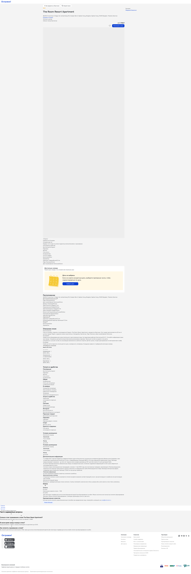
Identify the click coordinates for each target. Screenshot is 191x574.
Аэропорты (46, 317)
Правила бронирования (139, 548)
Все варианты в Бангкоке (52, 6)
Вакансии (123, 541)
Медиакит (128, 10)
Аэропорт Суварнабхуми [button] (50, 318)
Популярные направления (140, 543)
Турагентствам (164, 539)
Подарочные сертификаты (140, 555)
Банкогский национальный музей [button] (52, 312)
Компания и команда (126, 537)
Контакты (123, 539)
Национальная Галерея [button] (49, 307)
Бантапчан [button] (46, 323)
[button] (83, 42)
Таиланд (3, 507)
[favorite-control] (109, 25)
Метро (45, 322)
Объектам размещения (167, 537)
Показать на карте (48, 17)
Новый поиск (67, 6)
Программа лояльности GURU (141, 553)
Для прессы (124, 543)
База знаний (137, 537)
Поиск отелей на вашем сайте (168, 543)
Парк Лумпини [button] (47, 300)
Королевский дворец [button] (49, 313)
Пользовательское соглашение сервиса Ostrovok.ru (146, 550)
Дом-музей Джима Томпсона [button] (51, 302)
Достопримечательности (50, 298)
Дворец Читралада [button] (48, 303)
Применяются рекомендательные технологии (41, 571)
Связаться (134, 10)
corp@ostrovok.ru (106, 500)
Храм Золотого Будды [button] (49, 305)
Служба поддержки (138, 539)
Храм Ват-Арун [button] (47, 315)
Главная (3, 505)
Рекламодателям (165, 546)
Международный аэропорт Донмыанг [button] (53, 320)
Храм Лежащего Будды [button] (49, 310)
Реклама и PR (164, 548)
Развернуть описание (50, 345)
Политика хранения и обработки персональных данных (15, 571)
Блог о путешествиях (139, 541)
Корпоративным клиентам (167, 541)
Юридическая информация (140, 546)
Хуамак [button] (45, 325)
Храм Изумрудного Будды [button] (50, 308)
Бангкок (3, 509)
